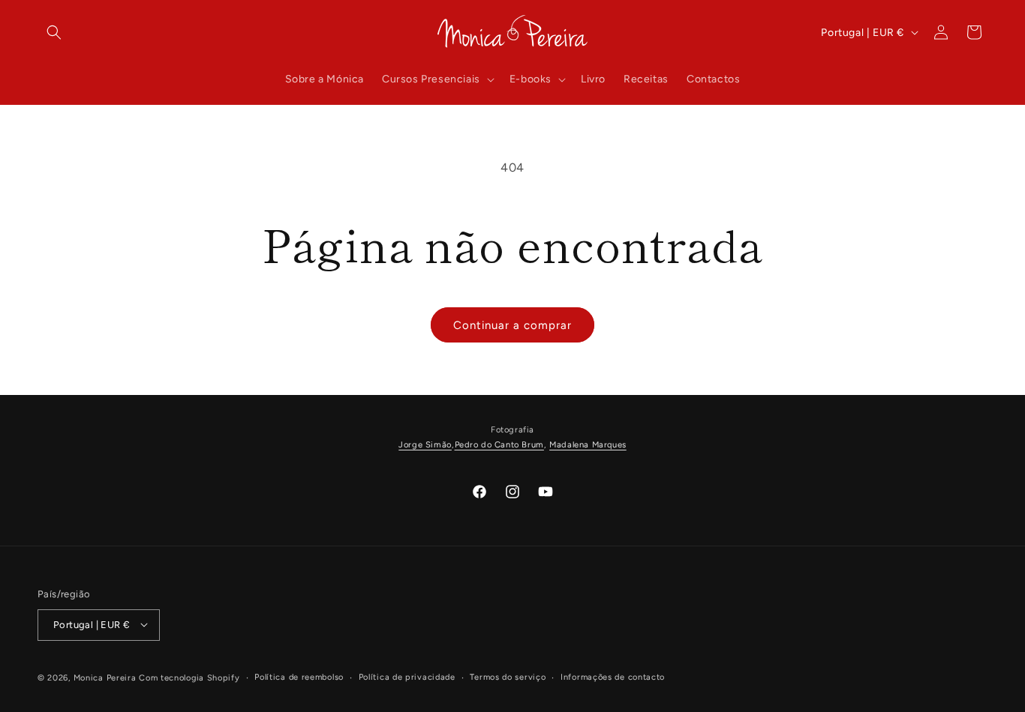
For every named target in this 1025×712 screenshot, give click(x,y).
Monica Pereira (105, 677)
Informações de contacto (613, 676)
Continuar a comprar (512, 325)
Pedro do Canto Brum (499, 445)
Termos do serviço (508, 676)
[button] (54, 32)
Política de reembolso (299, 676)
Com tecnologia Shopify (189, 677)
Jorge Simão (425, 445)
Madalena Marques (588, 445)
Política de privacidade (407, 676)
